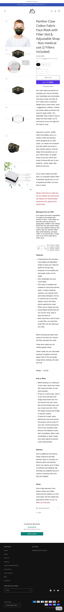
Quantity (38, 68)
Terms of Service (8, 573)
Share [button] (39, 512)
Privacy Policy (7, 569)
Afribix (50, 607)
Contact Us (7, 580)
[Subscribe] (30, 590)
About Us (6, 558)
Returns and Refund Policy (11, 565)
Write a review (32, 534)
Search (6, 550)
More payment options (48, 86)
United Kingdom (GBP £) (12, 605)
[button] (5, 11)
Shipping (45, 58)
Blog (5, 576)
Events (6, 554)
